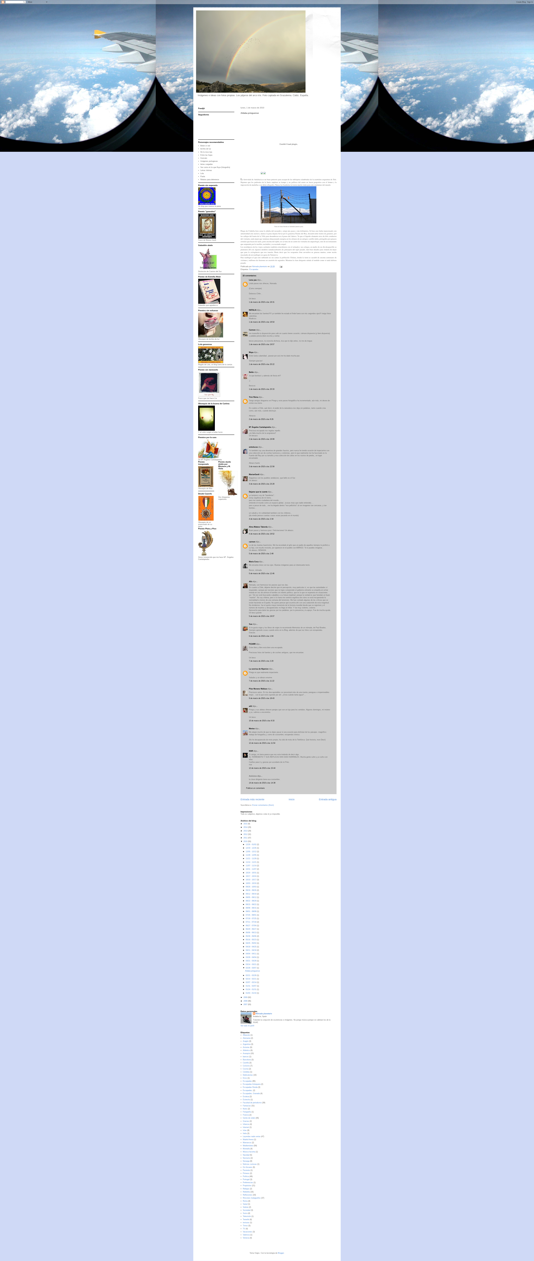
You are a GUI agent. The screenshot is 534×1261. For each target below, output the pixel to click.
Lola (202, 173)
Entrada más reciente (252, 799)
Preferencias (248, 1182)
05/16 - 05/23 (251, 940)
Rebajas (246, 1189)
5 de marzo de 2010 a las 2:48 (261, 554)
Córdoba (246, 1072)
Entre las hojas (206, 155)
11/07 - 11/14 (251, 866)
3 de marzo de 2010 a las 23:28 (261, 484)
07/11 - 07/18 (251, 922)
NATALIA (252, 310)
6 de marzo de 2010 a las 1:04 (261, 636)
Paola (202, 176)
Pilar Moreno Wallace (258, 689)
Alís (250, 581)
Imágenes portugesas (209, 161)
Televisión (247, 1216)
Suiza (245, 1213)
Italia (245, 1133)
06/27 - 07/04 (251, 926)
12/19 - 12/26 (251, 848)
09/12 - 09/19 (251, 894)
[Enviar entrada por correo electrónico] (281, 266)
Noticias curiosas (250, 1164)
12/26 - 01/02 (251, 844)
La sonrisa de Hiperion (259, 669)
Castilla (246, 1063)
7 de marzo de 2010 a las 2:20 (261, 661)
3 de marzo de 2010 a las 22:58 (261, 466)
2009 (245, 997)
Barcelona (247, 1060)
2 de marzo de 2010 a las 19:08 (261, 439)
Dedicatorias (248, 1075)
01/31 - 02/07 (251, 986)
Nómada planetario (264, 1014)
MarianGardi (254, 474)
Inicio (292, 799)
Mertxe (252, 729)
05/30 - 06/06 (251, 936)
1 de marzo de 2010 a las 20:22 (261, 364)
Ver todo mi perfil (247, 1026)
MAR (251, 751)
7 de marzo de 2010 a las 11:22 (261, 681)
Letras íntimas (206, 170)
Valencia (246, 1235)
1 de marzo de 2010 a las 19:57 (261, 344)
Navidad (246, 1155)
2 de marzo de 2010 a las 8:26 (261, 419)
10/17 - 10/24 (251, 876)
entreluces (253, 447)
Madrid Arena (248, 1139)
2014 (245, 827)
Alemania (246, 1038)
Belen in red (205, 146)
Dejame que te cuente (258, 492)
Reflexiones (247, 1195)
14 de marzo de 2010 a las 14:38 (262, 783)
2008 (245, 1001)
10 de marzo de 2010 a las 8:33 (261, 721)
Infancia (246, 1124)
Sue (250, 624)
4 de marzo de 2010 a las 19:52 (261, 534)
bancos (246, 1057)
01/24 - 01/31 (251, 989)
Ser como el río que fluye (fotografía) (215, 167)
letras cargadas (206, 164)
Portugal (246, 1179)
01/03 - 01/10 (251, 993)
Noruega (246, 1161)
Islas (245, 1130)
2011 (245, 838)
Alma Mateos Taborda (258, 527)
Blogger (281, 1253)
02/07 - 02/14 (251, 982)
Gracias (246, 1121)
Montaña (246, 1149)
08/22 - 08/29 (251, 901)
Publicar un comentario (255, 788)
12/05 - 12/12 (251, 851)
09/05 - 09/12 (251, 897)
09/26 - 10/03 (251, 887)
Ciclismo (246, 1066)
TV (244, 1229)
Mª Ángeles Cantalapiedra (260, 427)
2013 (245, 831)
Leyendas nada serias (251, 1136)
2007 (245, 1004)
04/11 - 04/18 (251, 950)
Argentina (246, 1044)
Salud (245, 1204)
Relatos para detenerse (209, 179)
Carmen (252, 330)
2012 (245, 834)
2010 (245, 841)
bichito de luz (205, 149)
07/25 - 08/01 (251, 915)
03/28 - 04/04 (251, 957)
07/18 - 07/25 (251, 918)
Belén (251, 372)
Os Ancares (247, 1167)
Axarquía (246, 1053)
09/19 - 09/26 (251, 890)
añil (250, 706)
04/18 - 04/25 (251, 947)
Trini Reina (253, 397)
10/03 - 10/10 (251, 883)
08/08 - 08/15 (251, 908)
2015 (245, 824)
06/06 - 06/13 (251, 932)
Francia (246, 1115)
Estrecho (246, 1100)
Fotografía (247, 1112)
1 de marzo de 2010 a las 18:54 (261, 322)
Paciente (246, 1170)
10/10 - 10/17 (251, 880)
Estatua (246, 1096)
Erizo (245, 1078)
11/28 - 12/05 (251, 855)
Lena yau (253, 280)
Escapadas (253, 269)
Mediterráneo (248, 1146)
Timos (245, 1226)
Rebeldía (246, 1192)
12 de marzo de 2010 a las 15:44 (262, 768)
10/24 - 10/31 (251, 873)
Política (246, 1176)
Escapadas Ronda (250, 1087)
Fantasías (247, 1106)
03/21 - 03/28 (251, 961)
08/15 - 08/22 (251, 904)
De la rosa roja (206, 152)
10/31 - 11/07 (251, 869)
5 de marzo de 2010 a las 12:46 (261, 573)
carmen (252, 542)
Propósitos (247, 1185)
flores (245, 1109)
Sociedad (246, 1210)
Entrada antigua (328, 799)
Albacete (246, 1035)
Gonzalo (203, 158)
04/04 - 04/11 (251, 954)
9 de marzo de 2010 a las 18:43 (261, 698)
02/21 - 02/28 (251, 975)
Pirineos (246, 1173)
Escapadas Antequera (251, 1084)
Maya (251, 352)
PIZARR (252, 644)
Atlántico (246, 1050)
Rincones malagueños (252, 1198)
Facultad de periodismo (252, 1103)
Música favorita (249, 1152)
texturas (246, 1222)
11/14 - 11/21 (251, 862)
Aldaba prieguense (252, 971)
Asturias (246, 1047)
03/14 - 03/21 (251, 964)
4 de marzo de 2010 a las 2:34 (261, 519)
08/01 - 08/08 (251, 911)
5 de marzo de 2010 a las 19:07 (261, 616)
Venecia (246, 1238)
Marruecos (247, 1143)
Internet (246, 1127)
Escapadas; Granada (251, 1093)
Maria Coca (254, 562)
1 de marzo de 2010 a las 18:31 (261, 302)
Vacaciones (247, 1232)
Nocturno (246, 1158)
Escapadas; (247, 1090)
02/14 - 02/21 (251, 979)
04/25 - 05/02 (251, 943)
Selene (245, 1207)
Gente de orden (249, 1118)
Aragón (246, 1041)
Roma (245, 1201)
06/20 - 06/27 (251, 929)
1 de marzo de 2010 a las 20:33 (261, 389)
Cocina (245, 1069)
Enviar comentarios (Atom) (263, 805)
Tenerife (246, 1219)
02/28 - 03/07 (251, 968)
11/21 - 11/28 (251, 858)
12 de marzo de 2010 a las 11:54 (262, 743)
